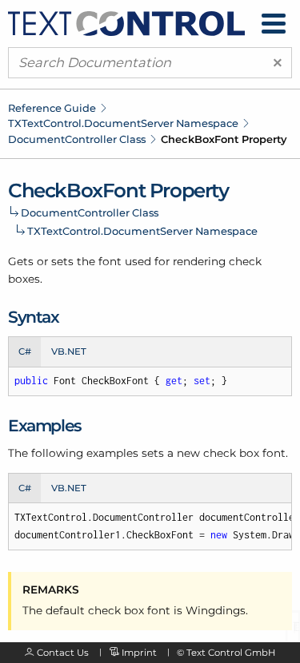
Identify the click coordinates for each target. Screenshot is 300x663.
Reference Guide (52, 107)
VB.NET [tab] (68, 351)
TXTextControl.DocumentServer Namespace (123, 123)
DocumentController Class (77, 139)
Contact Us (63, 652)
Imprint (139, 652)
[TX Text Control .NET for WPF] (126, 22)
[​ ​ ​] (274, 24)
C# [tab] (24, 351)
